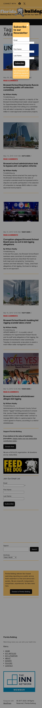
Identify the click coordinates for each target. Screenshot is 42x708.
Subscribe (19, 63)
